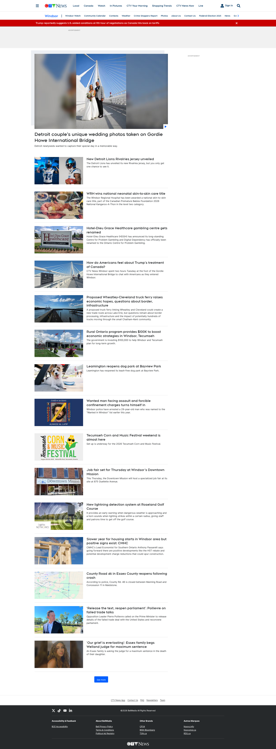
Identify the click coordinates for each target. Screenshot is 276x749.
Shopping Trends (162, 5)
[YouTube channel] (65, 710)
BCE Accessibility (60, 726)
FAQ (142, 700)
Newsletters (152, 700)
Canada (88, 5)
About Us (176, 16)
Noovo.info (189, 726)
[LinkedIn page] (70, 710)
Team (162, 700)
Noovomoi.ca (190, 730)
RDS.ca (187, 733)
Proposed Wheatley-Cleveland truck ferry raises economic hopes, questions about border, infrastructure (125, 301)
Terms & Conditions (105, 730)
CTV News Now (185, 5)
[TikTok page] (59, 710)
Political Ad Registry (105, 733)
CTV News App (118, 700)
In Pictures (116, 5)
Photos (164, 16)
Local (76, 5)
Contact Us (190, 16)
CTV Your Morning (137, 5)
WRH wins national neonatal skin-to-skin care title (126, 193)
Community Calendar (95, 16)
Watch (101, 5)
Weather (126, 16)
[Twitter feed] (53, 710)
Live (201, 5)
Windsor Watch (73, 16)
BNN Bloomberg (147, 730)
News (227, 16)
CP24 (142, 726)
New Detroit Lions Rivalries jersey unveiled (120, 159)
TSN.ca (143, 733)
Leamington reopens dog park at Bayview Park (124, 366)
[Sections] (37, 6)
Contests (113, 16)
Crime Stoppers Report (145, 16)
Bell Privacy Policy (104, 726)
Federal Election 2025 (210, 16)
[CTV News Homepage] (56, 5)
